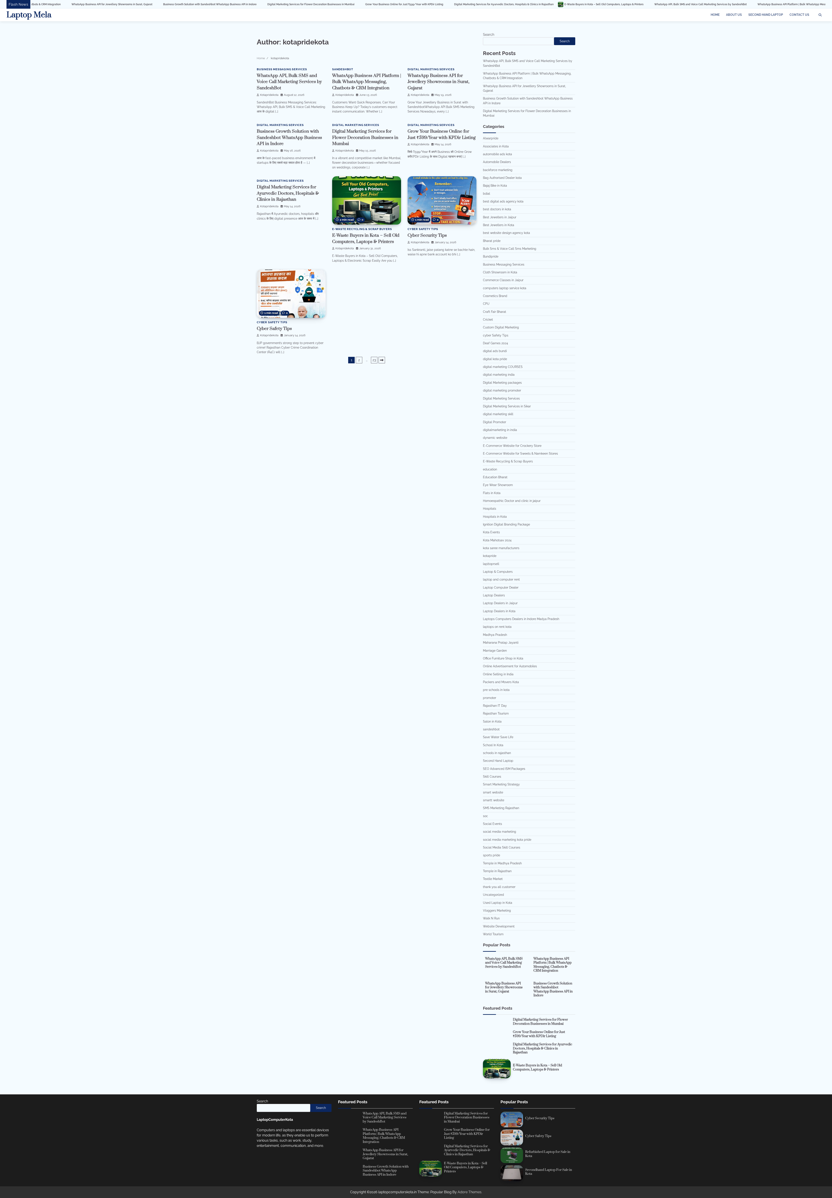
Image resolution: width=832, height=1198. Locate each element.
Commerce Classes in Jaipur (503, 280)
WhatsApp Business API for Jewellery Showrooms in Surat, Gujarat (438, 82)
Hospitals (489, 508)
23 (374, 360)
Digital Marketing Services (431, 69)
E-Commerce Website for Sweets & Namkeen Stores (520, 453)
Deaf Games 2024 (495, 343)
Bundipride (490, 256)
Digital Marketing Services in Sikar (507, 406)
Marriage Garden (495, 650)
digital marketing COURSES (503, 367)
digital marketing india (499, 374)
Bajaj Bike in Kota (495, 185)
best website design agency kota (506, 233)
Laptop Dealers (494, 595)
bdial (486, 193)
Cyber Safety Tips (274, 328)
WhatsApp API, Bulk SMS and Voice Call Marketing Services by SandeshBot (595, 4)
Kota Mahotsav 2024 (497, 540)
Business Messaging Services (282, 69)
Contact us (799, 14)
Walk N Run (491, 918)
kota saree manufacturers (501, 548)
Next (382, 360)
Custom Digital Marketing (501, 327)
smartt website (493, 800)
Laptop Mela (28, 15)
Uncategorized (493, 894)
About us (734, 14)
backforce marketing (497, 170)
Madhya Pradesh (495, 635)
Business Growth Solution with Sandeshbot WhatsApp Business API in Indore (104, 4)
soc (485, 816)
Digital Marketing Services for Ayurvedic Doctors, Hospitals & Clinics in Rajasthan (398, 4)
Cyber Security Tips (427, 235)
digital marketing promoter (502, 390)
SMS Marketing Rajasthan (501, 808)
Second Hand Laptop (765, 14)
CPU (486, 303)
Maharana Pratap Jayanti (500, 642)
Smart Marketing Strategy (501, 784)
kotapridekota (269, 94)
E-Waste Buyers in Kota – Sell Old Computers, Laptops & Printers (498, 4)
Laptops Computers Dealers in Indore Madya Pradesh (521, 619)
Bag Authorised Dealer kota (502, 178)
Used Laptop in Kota (497, 902)
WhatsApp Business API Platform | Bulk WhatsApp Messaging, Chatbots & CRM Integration (707, 4)
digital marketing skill (498, 414)
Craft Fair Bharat (494, 311)
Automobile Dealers (497, 162)
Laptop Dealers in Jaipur (500, 603)
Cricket (488, 319)
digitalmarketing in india (500, 430)
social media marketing (499, 831)
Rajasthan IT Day (495, 705)
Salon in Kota (492, 721)
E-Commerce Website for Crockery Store (512, 445)
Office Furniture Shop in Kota (503, 658)
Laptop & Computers (498, 571)
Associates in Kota (496, 146)
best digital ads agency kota (503, 201)
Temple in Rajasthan (497, 871)
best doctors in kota (497, 209)
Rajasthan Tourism (496, 713)
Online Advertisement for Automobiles (510, 666)
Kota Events (491, 532)
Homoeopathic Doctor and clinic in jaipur (512, 501)
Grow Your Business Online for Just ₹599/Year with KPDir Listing (299, 4)
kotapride (489, 556)
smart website (493, 792)
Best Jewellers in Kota (498, 225)
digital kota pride (495, 359)
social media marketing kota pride (507, 839)
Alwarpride (490, 138)
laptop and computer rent (501, 579)
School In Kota (493, 745)
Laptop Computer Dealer (500, 587)
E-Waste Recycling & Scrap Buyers (362, 229)
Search (488, 35)
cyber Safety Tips (423, 229)
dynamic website (495, 437)
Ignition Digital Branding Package (506, 524)
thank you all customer (499, 887)
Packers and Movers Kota (501, 682)
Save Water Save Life (498, 737)
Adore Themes (469, 1192)
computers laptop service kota (504, 288)
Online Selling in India (498, 674)
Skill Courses (492, 776)
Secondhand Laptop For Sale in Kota (548, 1172)
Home (715, 14)
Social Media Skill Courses (501, 847)
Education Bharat (495, 477)
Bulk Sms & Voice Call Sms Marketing (509, 248)
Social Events (492, 824)
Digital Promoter (494, 422)
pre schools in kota (496, 690)
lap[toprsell (491, 564)
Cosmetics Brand (495, 296)
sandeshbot (342, 69)
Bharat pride (491, 241)
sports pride (491, 855)
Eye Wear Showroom (498, 485)
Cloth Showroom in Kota (500, 272)
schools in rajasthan (497, 753)
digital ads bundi (495, 351)
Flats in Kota (491, 493)
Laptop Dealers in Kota (499, 611)
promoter (489, 698)
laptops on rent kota (497, 626)
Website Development (499, 926)
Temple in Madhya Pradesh (502, 863)
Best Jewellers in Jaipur (499, 217)
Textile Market (493, 879)
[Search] (820, 15)
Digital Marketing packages (502, 382)
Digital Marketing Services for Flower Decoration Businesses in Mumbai (205, 4)
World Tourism (493, 934)
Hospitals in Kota (495, 516)
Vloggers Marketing (497, 910)
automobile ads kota (497, 154)
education (490, 469)
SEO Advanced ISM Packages (504, 768)
